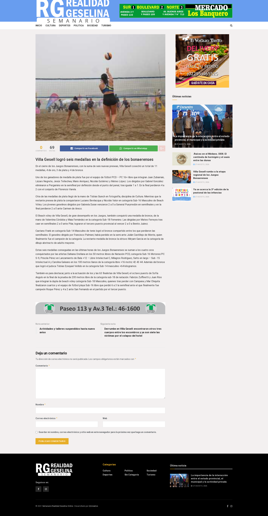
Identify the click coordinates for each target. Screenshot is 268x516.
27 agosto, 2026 (183, 144)
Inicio (39, 25)
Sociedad (92, 25)
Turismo (106, 25)
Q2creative (93, 506)
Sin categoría (132, 474)
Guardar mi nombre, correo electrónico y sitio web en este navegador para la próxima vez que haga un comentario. (98, 432)
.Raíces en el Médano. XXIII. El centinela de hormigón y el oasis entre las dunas (211, 157)
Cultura (50, 25)
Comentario (43, 365)
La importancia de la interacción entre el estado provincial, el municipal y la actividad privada (209, 478)
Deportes (64, 25)
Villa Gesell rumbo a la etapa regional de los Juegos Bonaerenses (209, 175)
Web (105, 418)
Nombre (41, 404)
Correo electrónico (47, 418)
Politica (79, 25)
